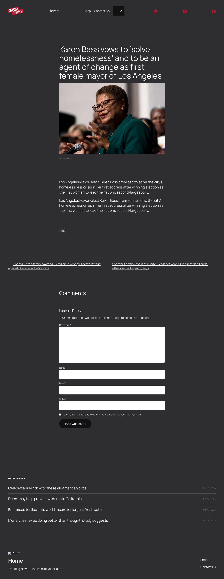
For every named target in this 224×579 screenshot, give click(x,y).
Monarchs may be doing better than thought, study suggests (58, 520)
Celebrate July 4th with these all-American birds (47, 488)
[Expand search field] (118, 11)
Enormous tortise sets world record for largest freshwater (55, 510)
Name (63, 367)
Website (63, 399)
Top (63, 230)
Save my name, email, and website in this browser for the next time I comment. (102, 414)
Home (54, 10)
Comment (65, 325)
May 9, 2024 (209, 488)
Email (62, 383)
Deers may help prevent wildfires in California (44, 499)
